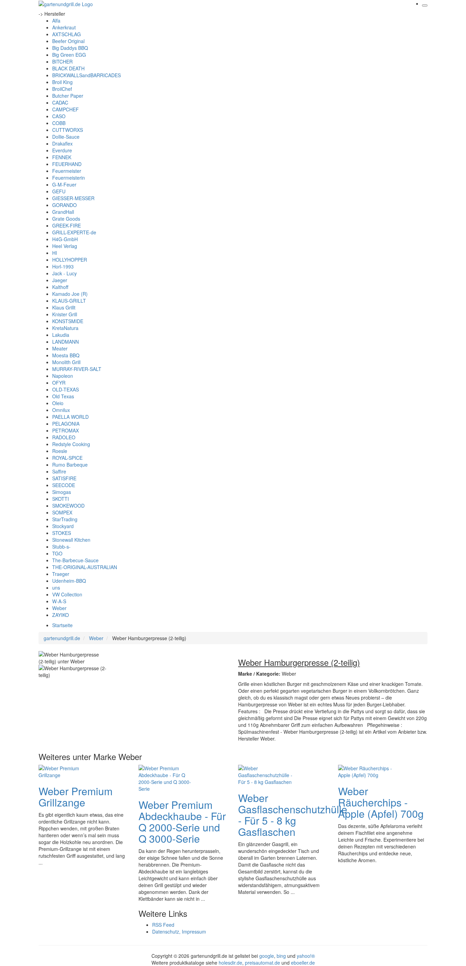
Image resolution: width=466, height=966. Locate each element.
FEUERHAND (67, 164)
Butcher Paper (67, 95)
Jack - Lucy (64, 273)
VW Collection (67, 594)
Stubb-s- (61, 546)
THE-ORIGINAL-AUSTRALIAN (84, 567)
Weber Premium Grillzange (76, 797)
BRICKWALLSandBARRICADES (86, 75)
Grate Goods (66, 218)
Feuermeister (66, 170)
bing (281, 955)
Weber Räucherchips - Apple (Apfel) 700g (381, 802)
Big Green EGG (69, 54)
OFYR (58, 382)
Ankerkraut (64, 27)
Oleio (57, 403)
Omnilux (61, 409)
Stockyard (63, 526)
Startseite (62, 625)
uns (56, 587)
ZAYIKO (60, 614)
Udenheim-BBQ (69, 580)
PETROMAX (65, 430)
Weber (59, 608)
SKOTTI (60, 498)
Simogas (61, 491)
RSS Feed (163, 924)
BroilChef (62, 88)
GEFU (58, 191)
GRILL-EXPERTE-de (74, 232)
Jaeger (59, 280)
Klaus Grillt (63, 307)
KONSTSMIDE (67, 321)
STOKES (61, 532)
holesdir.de (230, 962)
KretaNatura (65, 328)
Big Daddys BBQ (70, 47)
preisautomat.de (262, 962)
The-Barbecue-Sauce (75, 560)
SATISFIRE (64, 478)
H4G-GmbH (65, 239)
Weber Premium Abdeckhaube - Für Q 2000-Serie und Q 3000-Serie (182, 821)
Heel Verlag (64, 246)
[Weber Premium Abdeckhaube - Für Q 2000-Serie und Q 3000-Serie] (166, 777)
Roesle (59, 450)
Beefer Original (68, 41)
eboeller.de (303, 962)
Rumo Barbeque (70, 464)
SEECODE (63, 485)
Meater (60, 348)
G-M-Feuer (64, 184)
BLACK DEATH (68, 68)
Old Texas (63, 396)
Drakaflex (62, 143)
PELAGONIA (65, 423)
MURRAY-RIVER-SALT (76, 368)
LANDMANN (65, 341)
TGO (57, 553)
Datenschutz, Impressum (179, 931)
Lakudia (60, 334)
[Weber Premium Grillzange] (66, 770)
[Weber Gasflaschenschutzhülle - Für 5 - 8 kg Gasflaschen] (265, 774)
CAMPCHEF (65, 109)
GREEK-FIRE (66, 225)
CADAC (60, 102)
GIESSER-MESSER (73, 198)
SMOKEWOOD (68, 505)
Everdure (62, 150)
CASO (58, 116)
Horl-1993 (63, 266)
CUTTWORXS (67, 129)
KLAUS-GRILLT (69, 300)
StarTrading (64, 519)
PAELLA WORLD (70, 416)
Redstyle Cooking (71, 444)
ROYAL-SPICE (67, 457)
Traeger (60, 573)
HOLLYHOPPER (69, 259)
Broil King (62, 82)
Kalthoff (60, 287)
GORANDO (64, 205)
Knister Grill (64, 314)
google (266, 955)
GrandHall (63, 211)
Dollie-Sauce (65, 136)
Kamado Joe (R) (70, 293)
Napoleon (62, 375)
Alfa (56, 20)
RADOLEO (63, 437)
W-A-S (59, 601)
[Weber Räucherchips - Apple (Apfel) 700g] (365, 770)
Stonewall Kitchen (71, 539)
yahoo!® (306, 955)
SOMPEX (62, 512)
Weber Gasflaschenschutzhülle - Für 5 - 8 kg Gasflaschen (292, 814)
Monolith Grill (66, 362)
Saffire (59, 471)
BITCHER (62, 61)
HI (54, 252)
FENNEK (61, 157)
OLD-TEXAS (65, 389)
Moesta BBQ (65, 355)
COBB (58, 123)
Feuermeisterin (68, 177)
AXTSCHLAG (66, 34)
